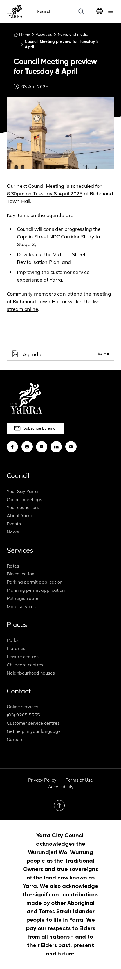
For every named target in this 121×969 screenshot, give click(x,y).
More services (21, 606)
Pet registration (23, 598)
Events (14, 523)
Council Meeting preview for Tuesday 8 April (61, 44)
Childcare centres (25, 664)
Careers (15, 739)
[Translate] (99, 11)
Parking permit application (34, 582)
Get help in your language (34, 731)
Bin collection (20, 574)
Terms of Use (79, 780)
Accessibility (60, 786)
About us (44, 34)
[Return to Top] (59, 805)
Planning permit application (36, 590)
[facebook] (12, 446)
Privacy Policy (42, 780)
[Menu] (110, 11)
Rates (13, 566)
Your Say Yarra (22, 491)
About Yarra (19, 515)
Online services (22, 706)
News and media (73, 34)
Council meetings (24, 499)
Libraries (16, 648)
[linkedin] (56, 446)
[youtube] (71, 446)
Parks (13, 640)
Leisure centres (23, 656)
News (13, 532)
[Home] (15, 11)
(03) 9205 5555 (23, 715)
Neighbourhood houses (31, 673)
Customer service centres (33, 723)
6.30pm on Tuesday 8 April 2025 (44, 193)
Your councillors (23, 507)
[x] (41, 446)
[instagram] (27, 446)
